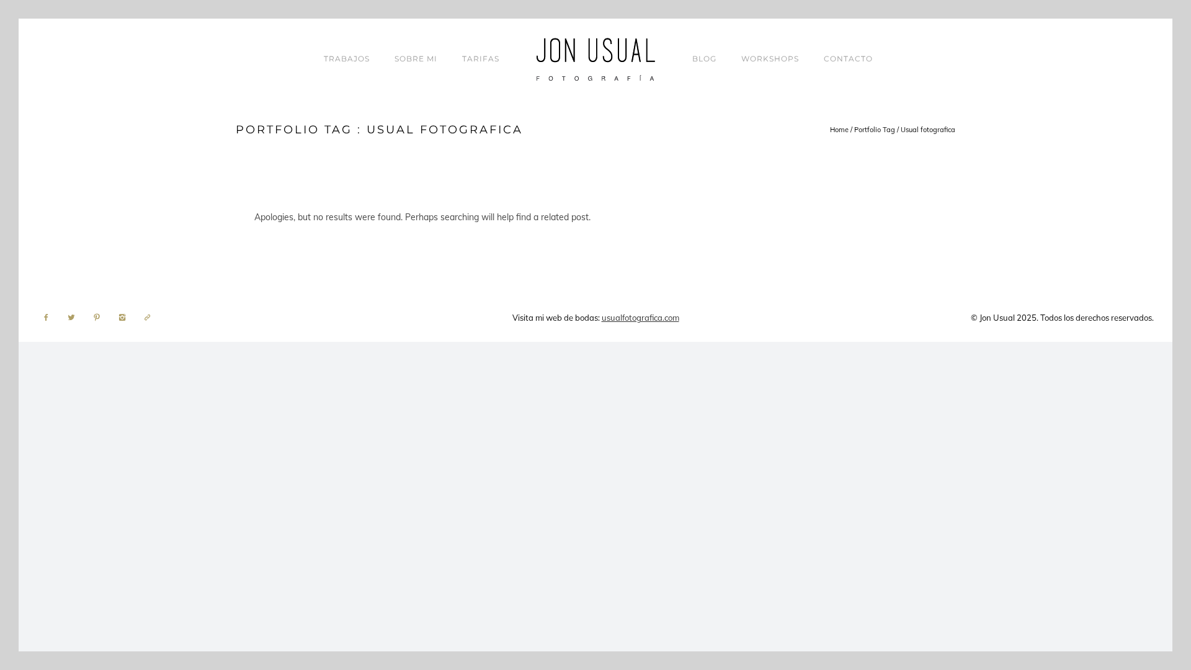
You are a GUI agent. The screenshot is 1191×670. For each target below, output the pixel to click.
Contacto (848, 58)
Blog (704, 58)
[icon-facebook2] (49, 317)
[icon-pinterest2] (100, 317)
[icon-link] (147, 317)
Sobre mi (416, 58)
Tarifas (480, 58)
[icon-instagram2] (125, 317)
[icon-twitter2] (74, 317)
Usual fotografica (928, 129)
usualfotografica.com (640, 318)
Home (839, 129)
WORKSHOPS (770, 58)
